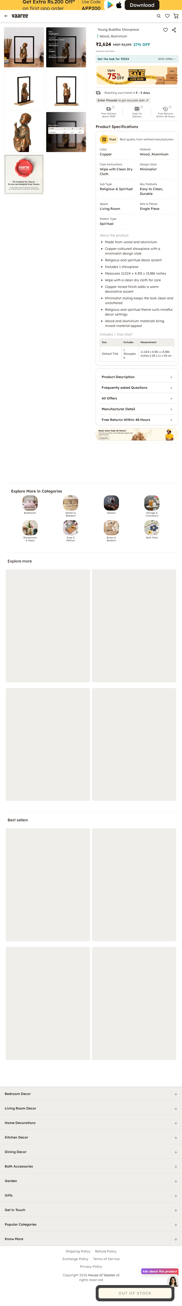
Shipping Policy (78, 1251)
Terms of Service (106, 1259)
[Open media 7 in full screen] (24, 174)
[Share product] (174, 30)
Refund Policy (106, 1251)
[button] (108, 112)
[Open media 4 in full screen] (66, 90)
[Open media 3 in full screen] (24, 90)
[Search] (158, 16)
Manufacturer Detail (118, 409)
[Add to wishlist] (165, 30)
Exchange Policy (75, 1259)
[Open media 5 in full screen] (24, 132)
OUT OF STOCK (134, 1293)
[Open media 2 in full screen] (66, 47)
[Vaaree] (19, 16)
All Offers (109, 398)
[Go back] (6, 16)
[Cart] (175, 16)
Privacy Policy (91, 1266)
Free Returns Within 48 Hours (126, 420)
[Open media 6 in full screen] (66, 132)
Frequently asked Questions (124, 387)
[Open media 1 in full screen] (24, 47)
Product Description (118, 377)
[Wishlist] (167, 16)
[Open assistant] (172, 1281)
